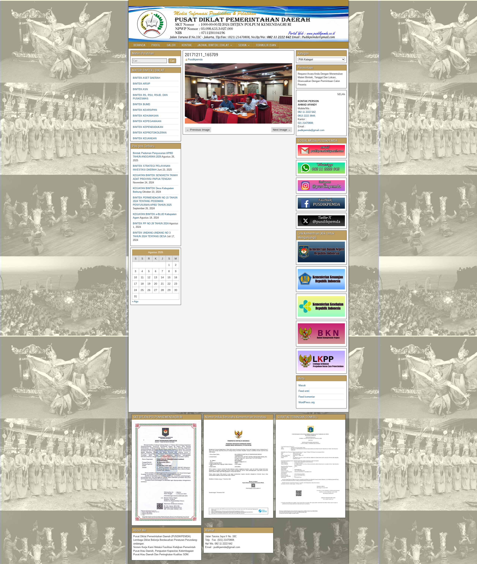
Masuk (302, 385)
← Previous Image (198, 129)
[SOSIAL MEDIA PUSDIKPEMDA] (321, 150)
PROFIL (155, 45)
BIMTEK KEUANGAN (145, 138)
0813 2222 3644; (307, 115)
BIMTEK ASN (140, 89)
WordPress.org (306, 402)
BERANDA (139, 45)
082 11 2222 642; (307, 112)
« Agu (135, 301)
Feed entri (303, 391)
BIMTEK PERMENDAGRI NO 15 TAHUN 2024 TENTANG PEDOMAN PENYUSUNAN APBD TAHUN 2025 (155, 201)
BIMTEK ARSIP (141, 83)
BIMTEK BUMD (141, 104)
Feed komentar (306, 396)
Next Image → (282, 129)
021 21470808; (306, 123)
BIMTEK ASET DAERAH (146, 78)
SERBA (242, 45)
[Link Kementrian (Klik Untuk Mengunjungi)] (321, 252)
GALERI (171, 45)
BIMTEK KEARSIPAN (145, 110)
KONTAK (186, 45)
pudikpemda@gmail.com (311, 130)
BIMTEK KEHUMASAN (145, 115)
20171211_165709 (201, 54)
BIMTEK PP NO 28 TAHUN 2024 (151, 223)
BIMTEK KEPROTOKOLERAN (149, 132)
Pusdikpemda (195, 59)
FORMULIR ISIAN (266, 45)
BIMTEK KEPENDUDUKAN (148, 127)
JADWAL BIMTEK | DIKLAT (213, 45)
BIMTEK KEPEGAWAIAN (147, 121)
